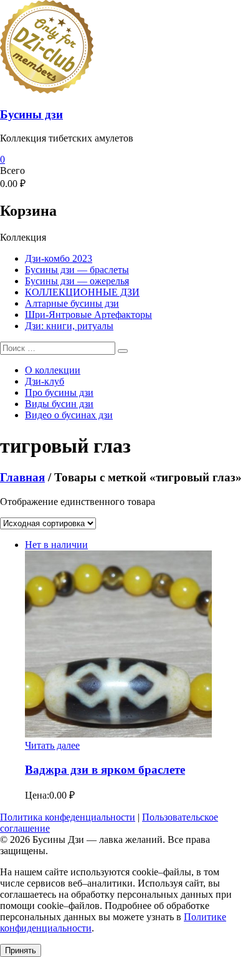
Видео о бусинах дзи (69, 415)
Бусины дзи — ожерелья (77, 281)
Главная (22, 477)
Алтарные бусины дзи (72, 303)
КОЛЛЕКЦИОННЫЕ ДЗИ (82, 292)
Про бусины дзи (59, 392)
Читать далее (52, 745)
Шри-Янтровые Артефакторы (88, 314)
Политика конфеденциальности (67, 817)
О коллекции (52, 370)
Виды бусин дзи (59, 403)
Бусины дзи (31, 114)
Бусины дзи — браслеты (77, 269)
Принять (20, 950)
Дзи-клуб (44, 381)
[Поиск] (123, 351)
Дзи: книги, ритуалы (69, 325)
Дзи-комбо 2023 (58, 258)
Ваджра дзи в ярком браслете (105, 769)
